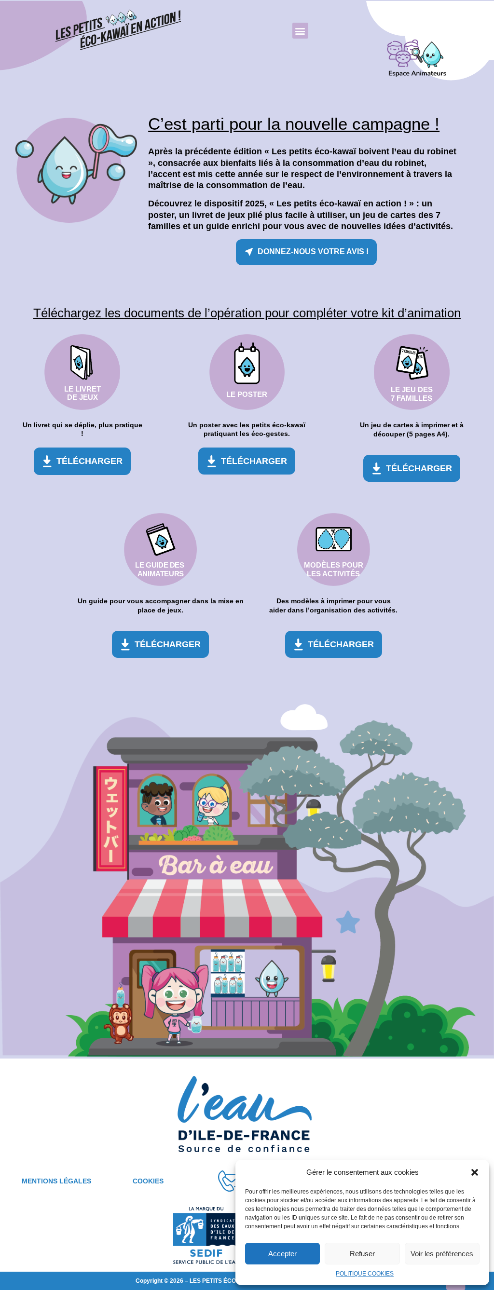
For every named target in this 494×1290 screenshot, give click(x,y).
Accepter (282, 1253)
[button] (475, 1172)
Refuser (362, 1253)
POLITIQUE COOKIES (365, 1273)
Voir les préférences (442, 1253)
